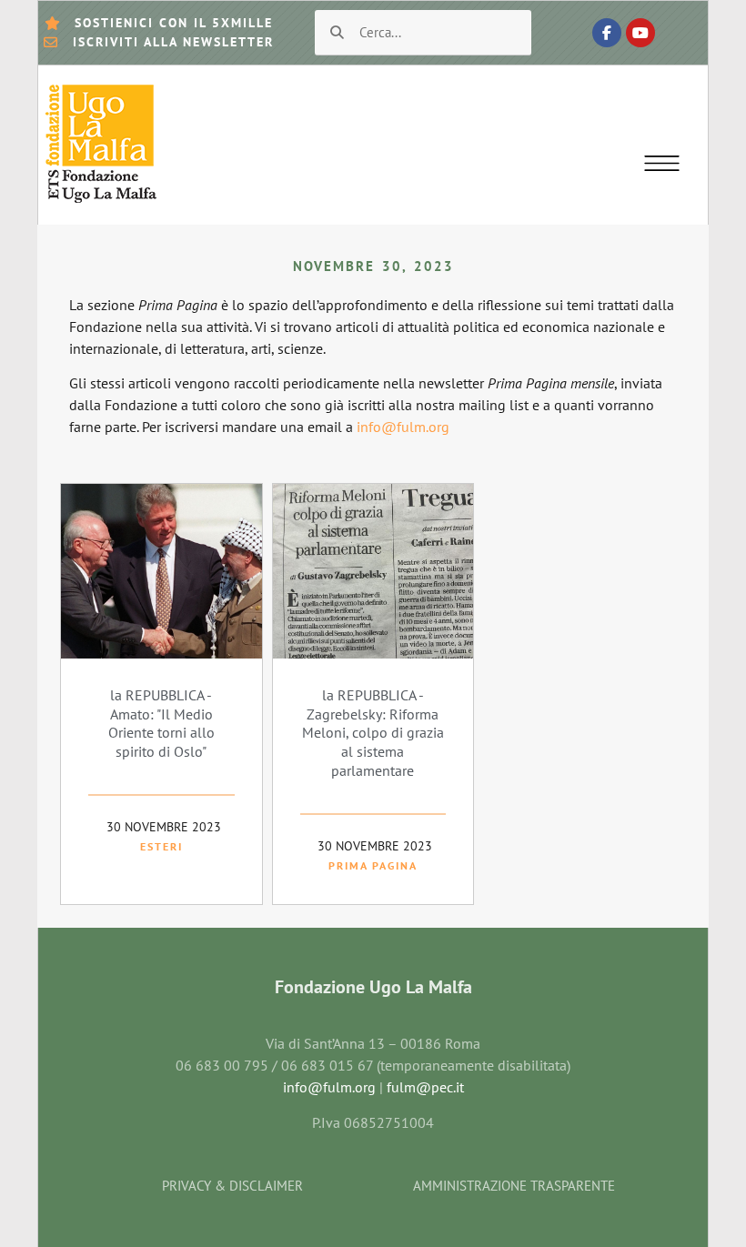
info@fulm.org (401, 426)
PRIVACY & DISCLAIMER (232, 1185)
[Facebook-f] (606, 32)
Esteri (161, 846)
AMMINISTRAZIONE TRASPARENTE (514, 1185)
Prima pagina (373, 865)
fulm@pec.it (425, 1087)
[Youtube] (640, 32)
